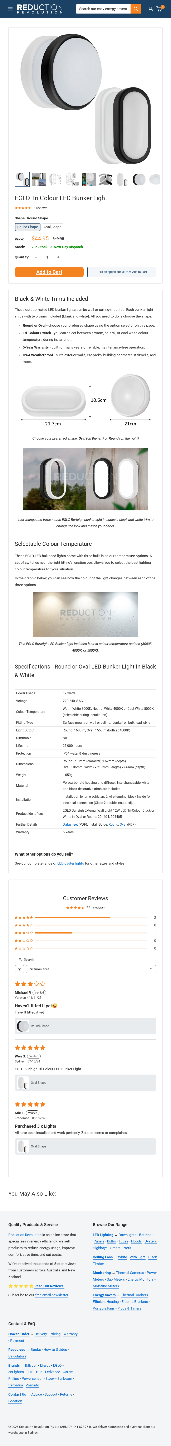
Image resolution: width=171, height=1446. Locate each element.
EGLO (57, 1365)
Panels (99, 1241)
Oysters (151, 1241)
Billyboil (31, 1365)
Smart (115, 1248)
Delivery (41, 1334)
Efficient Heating (106, 1302)
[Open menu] (10, 8)
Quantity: (22, 257)
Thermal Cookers (134, 1295)
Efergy (45, 1365)
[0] (159, 8)
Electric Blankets (135, 1302)
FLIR (29, 1372)
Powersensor (32, 1378)
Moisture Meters (106, 1286)
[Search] (136, 9)
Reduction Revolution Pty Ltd (39, 1427)
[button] (85, 917)
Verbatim (15, 1385)
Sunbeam (64, 1378)
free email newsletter (51, 1295)
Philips (13, 1378)
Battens (145, 1235)
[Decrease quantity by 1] (36, 257)
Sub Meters (116, 1279)
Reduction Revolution (24, 1235)
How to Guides (55, 1349)
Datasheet (70, 824)
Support (51, 1394)
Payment (17, 1341)
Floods (136, 1241)
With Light (138, 1257)
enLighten (16, 1372)
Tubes (123, 1241)
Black (152, 1257)
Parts (127, 1248)
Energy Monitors (141, 1279)
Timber (98, 1264)
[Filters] (19, 969)
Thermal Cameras (130, 1273)
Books (36, 1349)
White (122, 1257)
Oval (123, 824)
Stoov (50, 1378)
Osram (68, 1372)
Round (113, 824)
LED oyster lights (70, 863)
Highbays (100, 1248)
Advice (36, 1394)
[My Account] (151, 9)
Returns (66, 1394)
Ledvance (52, 1372)
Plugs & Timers (129, 1308)
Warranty (70, 1334)
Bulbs (111, 1241)
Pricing (55, 1334)
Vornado (32, 1385)
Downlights (127, 1235)
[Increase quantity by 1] (58, 257)
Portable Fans (104, 1308)
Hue (39, 1372)
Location (15, 1401)
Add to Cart (49, 272)
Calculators (17, 1356)
